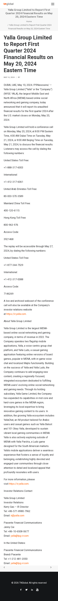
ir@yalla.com (17, 515)
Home (29, 21)
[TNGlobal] (8, 4)
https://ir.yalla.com (16, 313)
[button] (52, 4)
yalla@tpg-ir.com (20, 535)
